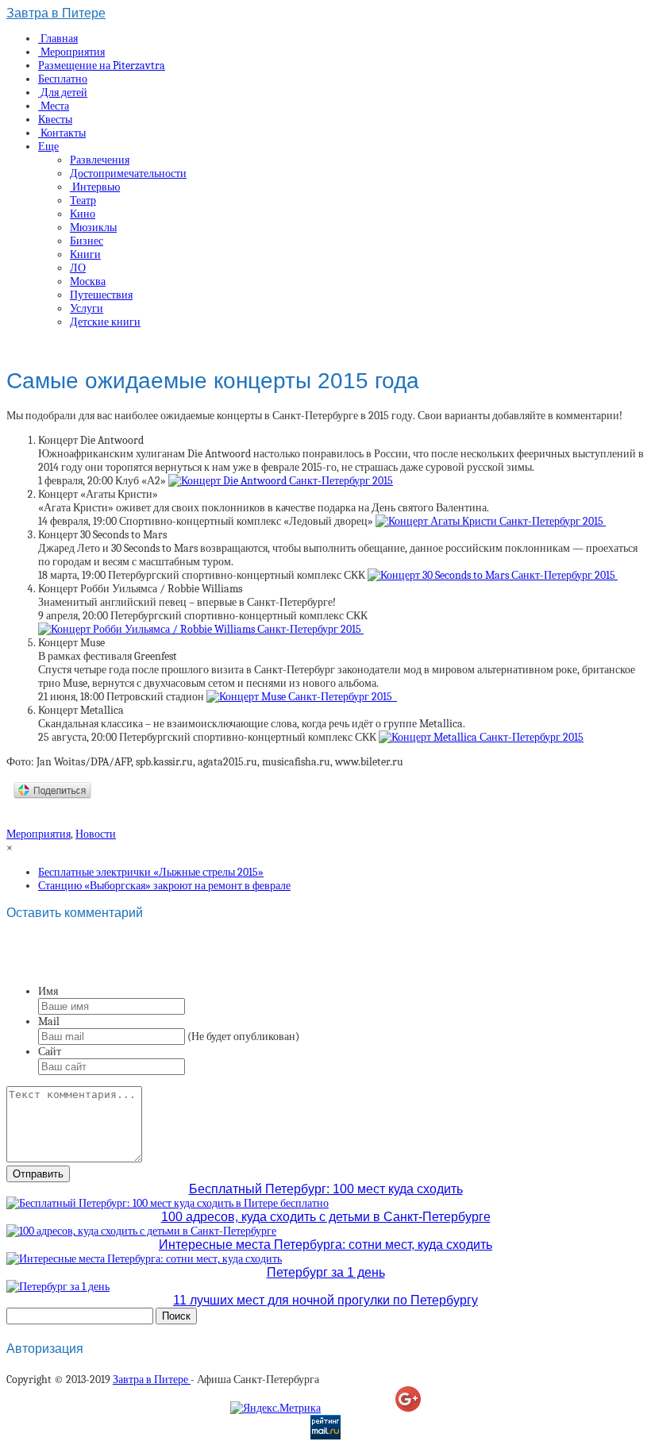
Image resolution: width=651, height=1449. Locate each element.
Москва (88, 281)
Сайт (49, 1051)
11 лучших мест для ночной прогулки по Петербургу (325, 1300)
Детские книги (105, 322)
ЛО (78, 268)
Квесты (55, 119)
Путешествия (101, 295)
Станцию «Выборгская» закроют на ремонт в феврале (164, 885)
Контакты (62, 133)
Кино (82, 214)
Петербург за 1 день (326, 1272)
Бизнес (86, 241)
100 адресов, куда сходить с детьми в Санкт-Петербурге (326, 1217)
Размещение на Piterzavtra (101, 65)
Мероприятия (71, 52)
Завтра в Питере (56, 13)
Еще (48, 146)
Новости (95, 834)
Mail (49, 1021)
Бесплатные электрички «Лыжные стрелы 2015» (151, 872)
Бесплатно (62, 79)
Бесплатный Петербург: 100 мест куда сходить (326, 1189)
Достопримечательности (128, 173)
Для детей (62, 92)
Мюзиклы (93, 227)
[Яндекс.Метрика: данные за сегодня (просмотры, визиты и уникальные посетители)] (275, 1408)
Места (53, 106)
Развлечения (99, 160)
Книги (85, 254)
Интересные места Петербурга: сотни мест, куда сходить (325, 1244)
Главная (58, 38)
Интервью (95, 187)
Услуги (86, 308)
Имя (48, 991)
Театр (83, 200)
